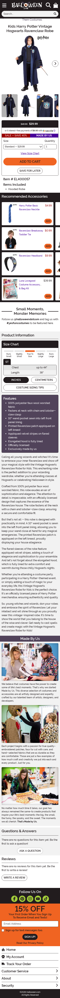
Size (5, 140)
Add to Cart (30, 162)
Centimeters (44, 379)
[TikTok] (46, 899)
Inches (16, 379)
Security (8, 985)
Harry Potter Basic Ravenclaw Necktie (29, 207)
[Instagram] (30, 899)
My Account (15, 957)
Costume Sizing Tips (30, 387)
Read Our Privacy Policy (30, 943)
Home (11, 950)
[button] (56, 5)
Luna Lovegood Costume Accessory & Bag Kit (29, 284)
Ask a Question (30, 850)
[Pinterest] (22, 899)
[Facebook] (14, 899)
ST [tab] (7, 361)
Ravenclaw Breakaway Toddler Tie (31, 232)
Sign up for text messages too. (24, 930)
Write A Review (14, 877)
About (6, 978)
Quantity (50, 140)
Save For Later (30, 170)
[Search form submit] (55, 14)
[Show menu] (4, 5)
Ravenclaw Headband (30, 255)
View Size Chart (30, 153)
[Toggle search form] (48, 5)
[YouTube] (38, 899)
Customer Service (15, 971)
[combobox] (27, 14)
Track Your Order (18, 964)
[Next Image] (55, 63)
